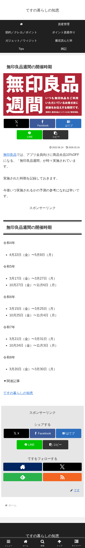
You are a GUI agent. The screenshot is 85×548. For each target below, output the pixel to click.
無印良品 (10, 154)
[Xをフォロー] (62, 467)
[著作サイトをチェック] (22, 467)
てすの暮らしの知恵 (18, 393)
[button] (55, 134)
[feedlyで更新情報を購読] (22, 477)
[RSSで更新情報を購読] (62, 477)
